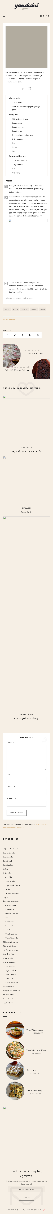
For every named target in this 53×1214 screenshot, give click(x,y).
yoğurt (34, 309)
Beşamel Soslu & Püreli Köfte (26, 451)
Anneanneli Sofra (26, 352)
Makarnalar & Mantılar (11, 942)
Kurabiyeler (7, 930)
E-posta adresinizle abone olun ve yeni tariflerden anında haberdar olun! (26, 1182)
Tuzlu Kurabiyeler (12, 938)
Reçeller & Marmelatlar (11, 950)
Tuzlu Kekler (10, 926)
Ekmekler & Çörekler (12, 893)
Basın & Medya (8, 861)
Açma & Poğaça (11, 881)
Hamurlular (10, 910)
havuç (7, 309)
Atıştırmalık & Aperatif (10, 849)
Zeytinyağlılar (8, 1003)
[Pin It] (22, 335)
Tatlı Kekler (9, 922)
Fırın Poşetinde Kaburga (26, 718)
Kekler (5, 918)
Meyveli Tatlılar (11, 970)
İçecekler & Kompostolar (11, 902)
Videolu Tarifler (8, 995)
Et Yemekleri (9, 320)
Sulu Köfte (26, 512)
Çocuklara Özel (8, 865)
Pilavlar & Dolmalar (9, 946)
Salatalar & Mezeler (9, 954)
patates (24, 309)
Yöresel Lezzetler (8, 999)
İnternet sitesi (13, 798)
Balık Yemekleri (8, 857)
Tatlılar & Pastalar (9, 966)
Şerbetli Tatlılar (11, 974)
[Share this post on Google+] (30, 335)
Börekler (8, 889)
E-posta (11, 787)
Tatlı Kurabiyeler (11, 934)
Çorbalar (6, 869)
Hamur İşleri (7, 877)
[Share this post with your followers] (15, 335)
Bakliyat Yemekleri (9, 853)
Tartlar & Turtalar (12, 983)
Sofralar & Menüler (9, 962)
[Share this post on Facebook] (7, 335)
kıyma (15, 309)
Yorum (10, 743)
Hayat (5, 897)
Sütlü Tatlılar (10, 978)
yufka (42, 309)
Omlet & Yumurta (12, 914)
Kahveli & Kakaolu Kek (26, 369)
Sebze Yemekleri (8, 958)
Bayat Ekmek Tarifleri (13, 885)
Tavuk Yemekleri (8, 987)
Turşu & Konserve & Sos (11, 991)
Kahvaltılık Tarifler (9, 906)
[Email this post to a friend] (38, 335)
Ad (8, 775)
